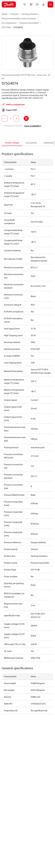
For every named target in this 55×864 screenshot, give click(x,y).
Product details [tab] (12, 142)
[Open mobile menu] (50, 4)
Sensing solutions (30, 14)
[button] (37, 4)
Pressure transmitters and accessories (19, 18)
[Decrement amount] (5, 118)
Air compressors (9, 22)
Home (4, 14)
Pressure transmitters (29, 22)
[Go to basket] (31, 4)
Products (14, 14)
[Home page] (9, 4)
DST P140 (6, 27)
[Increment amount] (16, 118)
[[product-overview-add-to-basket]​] (26, 118)
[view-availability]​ (32, 125)
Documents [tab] (31, 142)
